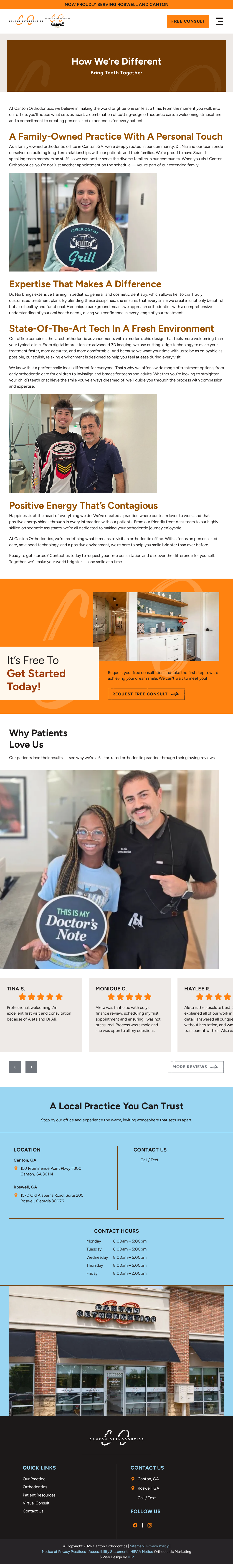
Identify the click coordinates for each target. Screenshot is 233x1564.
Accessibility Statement (108, 1551)
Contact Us (33, 1511)
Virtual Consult (36, 1503)
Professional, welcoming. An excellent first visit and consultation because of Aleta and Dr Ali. (39, 1013)
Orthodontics (35, 1486)
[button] (219, 21)
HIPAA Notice (141, 1551)
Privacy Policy (157, 1546)
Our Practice (34, 1478)
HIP (131, 1557)
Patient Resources (39, 1495)
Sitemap (137, 1546)
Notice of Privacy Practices (64, 1551)
